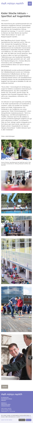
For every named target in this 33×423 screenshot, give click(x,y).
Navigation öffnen (30, 4)
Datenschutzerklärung (26, 417)
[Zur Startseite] (12, 3)
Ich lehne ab (22, 420)
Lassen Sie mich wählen (6, 420)
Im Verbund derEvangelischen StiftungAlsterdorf (6, 399)
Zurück (5, 387)
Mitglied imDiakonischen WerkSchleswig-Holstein (5, 404)
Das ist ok (28, 420)
